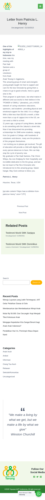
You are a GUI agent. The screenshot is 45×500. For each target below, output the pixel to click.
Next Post (22, 213)
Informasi (6, 360)
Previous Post (22, 206)
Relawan (6, 368)
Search (6, 278)
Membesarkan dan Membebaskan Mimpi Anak (21, 308)
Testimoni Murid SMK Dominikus (21, 244)
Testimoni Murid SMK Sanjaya (20, 233)
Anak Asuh (7, 352)
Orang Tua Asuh (9, 364)
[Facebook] (34, 477)
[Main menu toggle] (40, 6)
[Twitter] (37, 477)
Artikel (5, 356)
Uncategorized (17, 28)
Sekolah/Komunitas (11, 372)
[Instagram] (41, 477)
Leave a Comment (12, 247)
